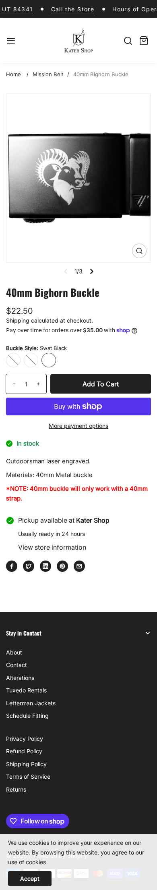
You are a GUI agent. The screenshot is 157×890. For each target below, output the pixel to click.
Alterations (20, 677)
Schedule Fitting (27, 715)
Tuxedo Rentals (26, 690)
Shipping (17, 320)
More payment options (78, 425)
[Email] (79, 566)
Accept (29, 878)
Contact (16, 664)
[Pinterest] (62, 566)
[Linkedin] (45, 566)
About (14, 652)
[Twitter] (28, 566)
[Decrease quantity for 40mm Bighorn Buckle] (11, 384)
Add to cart (101, 384)
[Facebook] (11, 566)
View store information (52, 547)
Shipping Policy (26, 764)
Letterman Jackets (31, 703)
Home (13, 74)
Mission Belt (48, 74)
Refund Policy (24, 751)
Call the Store (68, 9)
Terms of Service (28, 776)
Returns (16, 789)
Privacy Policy (24, 738)
